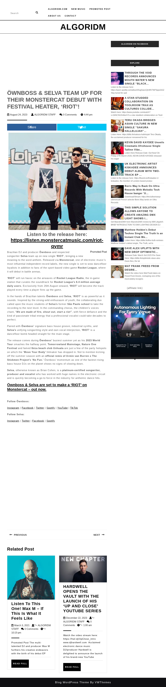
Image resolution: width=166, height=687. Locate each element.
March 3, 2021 (22, 625)
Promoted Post (100, 9)
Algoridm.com (57, 9)
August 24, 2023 (18, 114)
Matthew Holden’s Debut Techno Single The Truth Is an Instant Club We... (144, 233)
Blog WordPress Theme (72, 682)
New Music (78, 9)
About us (54, 16)
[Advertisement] (57, 65)
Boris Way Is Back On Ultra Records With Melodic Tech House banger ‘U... (142, 190)
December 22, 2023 (76, 617)
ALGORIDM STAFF (45, 114)
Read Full (21, 665)
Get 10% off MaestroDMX (134, 296)
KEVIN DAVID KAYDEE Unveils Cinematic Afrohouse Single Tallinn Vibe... (144, 146)
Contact (70, 16)
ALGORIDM (83, 26)
